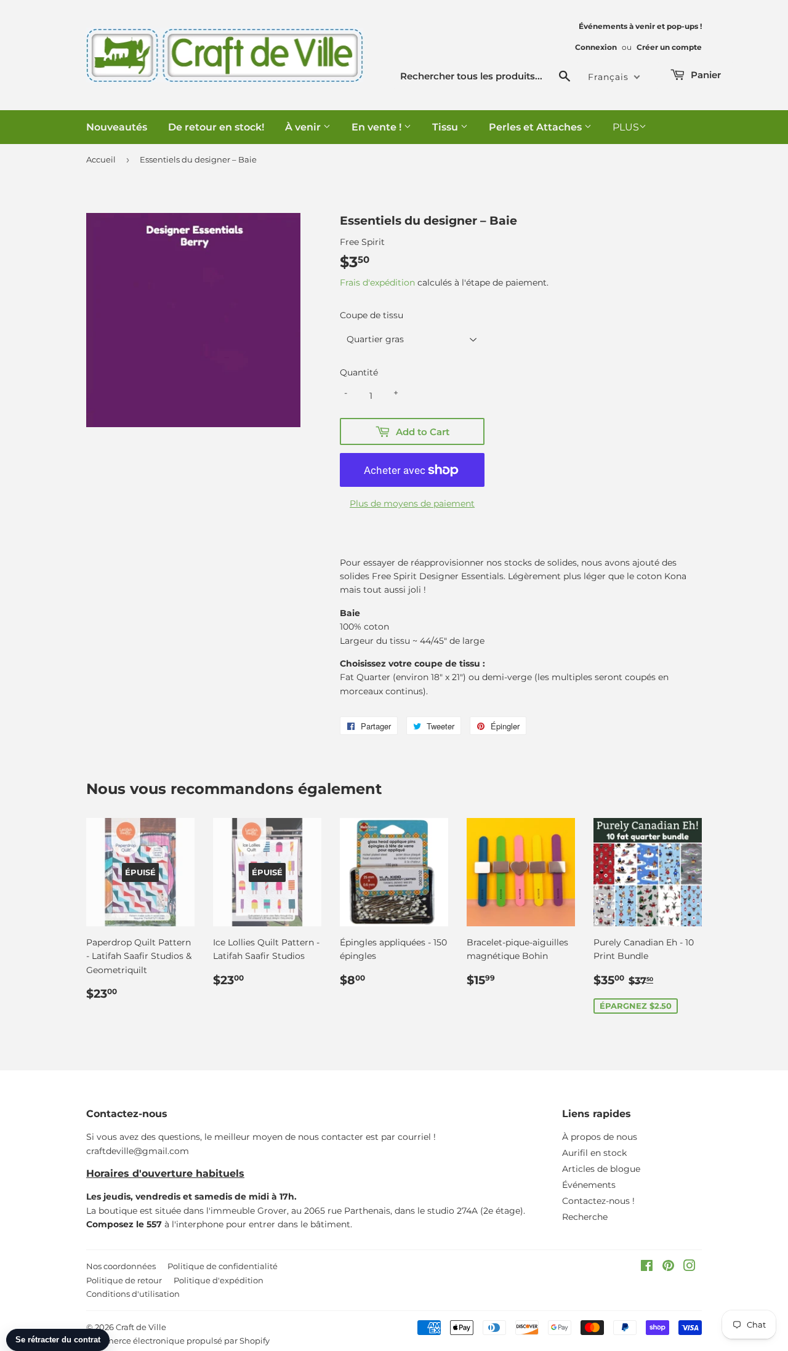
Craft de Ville (141, 1327)
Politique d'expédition (218, 1280)
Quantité (359, 372)
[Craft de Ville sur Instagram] (689, 1267)
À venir (304, 127)
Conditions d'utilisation (133, 1294)
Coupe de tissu (371, 315)
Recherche (585, 1216)
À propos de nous (599, 1136)
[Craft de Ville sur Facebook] (646, 1267)
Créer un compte (669, 47)
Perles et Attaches (536, 127)
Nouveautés (116, 127)
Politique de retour (124, 1280)
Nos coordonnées (121, 1266)
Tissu (446, 127)
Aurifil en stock (594, 1152)
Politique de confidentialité (222, 1266)
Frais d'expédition (377, 282)
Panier (704, 75)
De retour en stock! (216, 127)
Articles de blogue (601, 1168)
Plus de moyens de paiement (412, 503)
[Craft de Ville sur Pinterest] (668, 1267)
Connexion (596, 47)
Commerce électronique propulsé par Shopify (178, 1340)
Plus (626, 127)
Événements (589, 1184)
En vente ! (378, 127)
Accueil (101, 159)
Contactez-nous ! (598, 1200)
